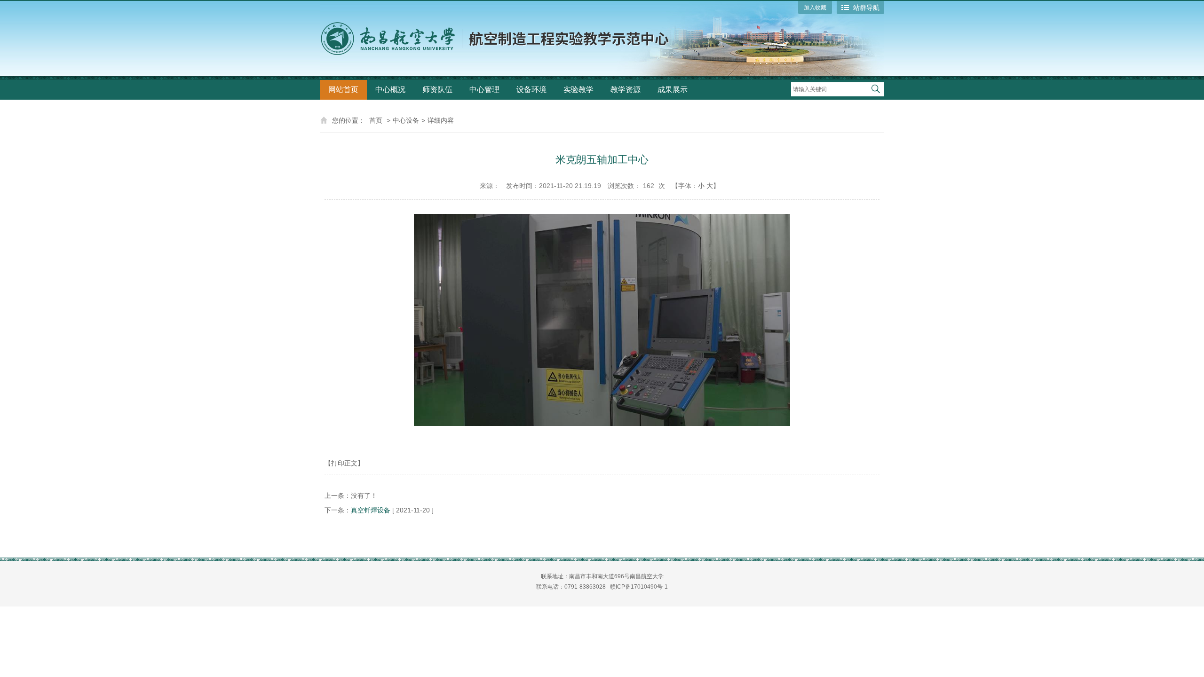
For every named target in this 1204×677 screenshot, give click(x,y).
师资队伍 (437, 90)
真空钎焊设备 (370, 510)
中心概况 (390, 90)
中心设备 (406, 120)
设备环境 (531, 90)
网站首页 (343, 90)
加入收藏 (815, 7)
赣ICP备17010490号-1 (639, 586)
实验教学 (578, 90)
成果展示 (672, 90)
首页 (375, 120)
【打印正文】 (344, 463)
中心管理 (484, 90)
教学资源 (625, 90)
